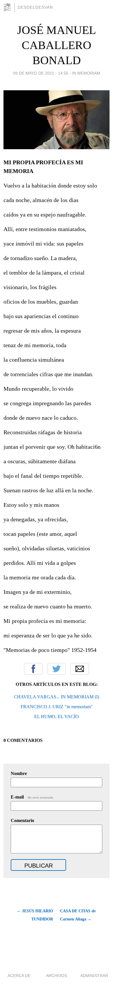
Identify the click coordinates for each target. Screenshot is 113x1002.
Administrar (94, 975)
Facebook (33, 669)
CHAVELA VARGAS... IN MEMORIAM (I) (56, 696)
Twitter (56, 669)
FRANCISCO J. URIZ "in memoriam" (57, 706)
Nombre (19, 773)
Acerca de (19, 975)
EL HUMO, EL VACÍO (56, 716)
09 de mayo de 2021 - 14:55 (40, 73)
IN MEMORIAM (86, 73)
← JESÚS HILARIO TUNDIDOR (35, 915)
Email (79, 669)
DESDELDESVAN (35, 7)
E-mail (32, 796)
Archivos (56, 975)
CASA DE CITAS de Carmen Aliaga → (78, 915)
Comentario (22, 820)
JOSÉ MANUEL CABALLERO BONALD (56, 45)
